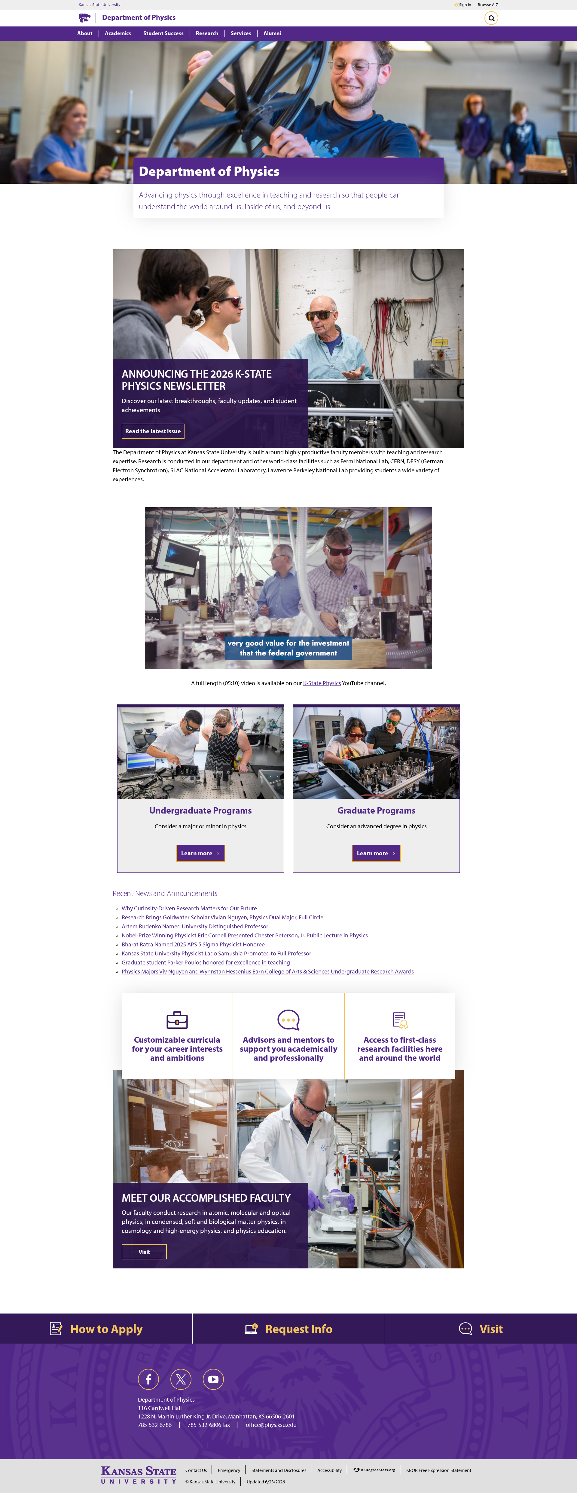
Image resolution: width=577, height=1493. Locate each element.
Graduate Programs (376, 810)
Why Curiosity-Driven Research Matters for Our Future (189, 908)
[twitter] (180, 1379)
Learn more (198, 853)
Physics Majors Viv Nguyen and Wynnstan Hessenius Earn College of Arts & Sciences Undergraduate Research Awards (268, 971)
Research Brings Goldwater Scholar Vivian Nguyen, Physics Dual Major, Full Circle (222, 917)
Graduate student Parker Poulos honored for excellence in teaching (206, 962)
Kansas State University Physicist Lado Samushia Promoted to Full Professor (216, 953)
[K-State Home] (85, 18)
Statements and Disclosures (279, 1470)
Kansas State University (100, 4)
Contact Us (196, 1470)
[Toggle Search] (491, 18)
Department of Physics (139, 17)
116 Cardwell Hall (160, 1408)
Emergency (229, 1470)
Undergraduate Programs (200, 810)
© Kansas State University (210, 1482)
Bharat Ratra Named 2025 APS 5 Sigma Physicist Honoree (193, 944)
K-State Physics (322, 683)
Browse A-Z (488, 4)
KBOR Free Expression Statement (438, 1470)
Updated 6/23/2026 (266, 1482)
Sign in (465, 4)
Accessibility (329, 1470)
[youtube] (213, 1379)
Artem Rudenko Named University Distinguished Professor (195, 926)
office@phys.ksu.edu (271, 1424)
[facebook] (148, 1379)
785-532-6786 (155, 1424)
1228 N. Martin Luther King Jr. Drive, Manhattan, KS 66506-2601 (216, 1416)
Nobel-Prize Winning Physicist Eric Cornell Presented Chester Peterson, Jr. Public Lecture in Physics (245, 935)
